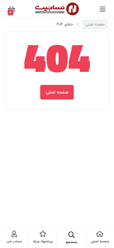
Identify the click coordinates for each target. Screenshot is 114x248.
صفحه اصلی (95, 24)
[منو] (102, 9)
